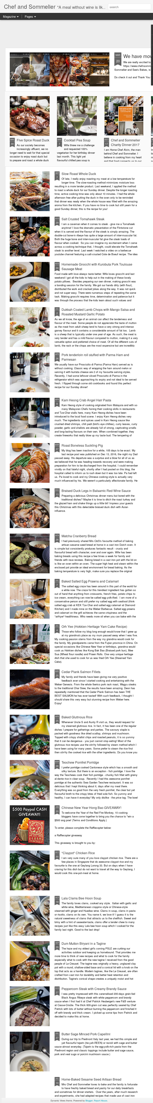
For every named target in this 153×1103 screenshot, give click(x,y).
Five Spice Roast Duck (33, 140)
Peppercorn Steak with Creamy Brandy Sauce (94, 988)
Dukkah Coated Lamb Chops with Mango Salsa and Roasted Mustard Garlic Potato (98, 311)
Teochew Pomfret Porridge (80, 762)
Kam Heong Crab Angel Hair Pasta (86, 400)
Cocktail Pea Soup (77, 140)
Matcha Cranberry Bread (79, 536)
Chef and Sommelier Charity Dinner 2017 (125, 142)
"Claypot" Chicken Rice (78, 853)
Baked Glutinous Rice (77, 717)
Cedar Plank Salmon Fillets (81, 671)
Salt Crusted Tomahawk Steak (83, 219)
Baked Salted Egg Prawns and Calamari (90, 581)
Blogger (89, 1100)
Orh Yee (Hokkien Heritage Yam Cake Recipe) (94, 626)
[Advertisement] (76, 34)
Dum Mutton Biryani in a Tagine (84, 943)
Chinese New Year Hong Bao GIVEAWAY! (91, 807)
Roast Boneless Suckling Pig (82, 445)
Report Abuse (100, 1100)
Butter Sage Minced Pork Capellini (86, 1034)
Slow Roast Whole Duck (79, 173)
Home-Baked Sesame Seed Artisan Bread (91, 1079)
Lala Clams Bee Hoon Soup (81, 898)
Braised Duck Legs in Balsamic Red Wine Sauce (96, 490)
